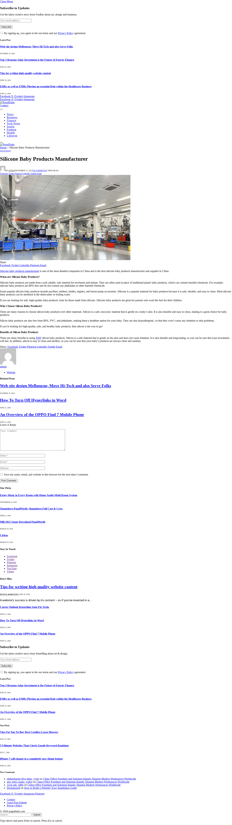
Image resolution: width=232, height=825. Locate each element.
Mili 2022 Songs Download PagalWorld (22, 521)
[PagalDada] (7, 102)
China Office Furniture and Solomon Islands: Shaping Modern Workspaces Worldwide (89, 778)
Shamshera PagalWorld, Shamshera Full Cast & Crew (31, 508)
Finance (11, 120)
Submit (36, 814)
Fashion (11, 129)
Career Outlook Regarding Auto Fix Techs (24, 607)
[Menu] (1, 109)
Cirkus (4, 535)
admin (11, 171)
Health (11, 132)
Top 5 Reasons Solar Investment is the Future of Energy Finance (37, 59)
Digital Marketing (9, 594)
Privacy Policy (66, 33)
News (10, 114)
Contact (4, 105)
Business (12, 117)
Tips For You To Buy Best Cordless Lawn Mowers (29, 732)
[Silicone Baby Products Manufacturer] (65, 259)
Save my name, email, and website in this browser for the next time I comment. (46, 474)
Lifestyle (12, 135)
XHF (38, 337)
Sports (10, 126)
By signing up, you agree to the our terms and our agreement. (44, 33)
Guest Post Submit (17, 802)
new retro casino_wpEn (19, 781)
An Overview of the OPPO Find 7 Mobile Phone (42, 414)
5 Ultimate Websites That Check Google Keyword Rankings (34, 745)
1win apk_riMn (15, 784)
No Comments (40, 171)
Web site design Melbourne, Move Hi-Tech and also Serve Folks (36, 46)
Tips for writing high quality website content (25, 73)
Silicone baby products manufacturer (19, 271)
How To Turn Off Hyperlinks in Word (33, 400)
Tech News (13, 123)
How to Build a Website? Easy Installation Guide (50, 787)
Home (3, 147)
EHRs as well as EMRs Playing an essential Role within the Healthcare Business (46, 86)
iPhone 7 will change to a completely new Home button (31, 758)
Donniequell (13, 787)
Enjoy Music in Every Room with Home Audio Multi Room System (38, 495)
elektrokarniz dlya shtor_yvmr (23, 778)
